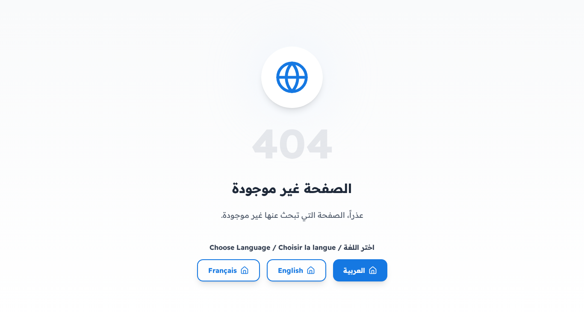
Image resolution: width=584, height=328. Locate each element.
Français (222, 270)
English (290, 270)
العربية (354, 270)
